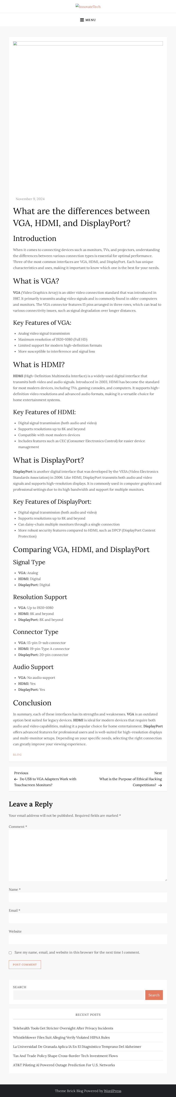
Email (14, 910)
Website (15, 931)
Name (15, 889)
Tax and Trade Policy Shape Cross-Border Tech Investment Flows (65, 1056)
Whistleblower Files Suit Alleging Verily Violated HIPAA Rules (61, 1037)
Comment (18, 826)
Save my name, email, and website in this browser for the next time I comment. (77, 952)
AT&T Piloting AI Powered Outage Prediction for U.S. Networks (64, 1065)
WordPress (112, 1091)
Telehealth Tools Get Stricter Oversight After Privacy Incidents (63, 1028)
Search (19, 987)
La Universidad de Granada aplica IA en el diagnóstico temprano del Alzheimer (77, 1046)
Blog (17, 754)
